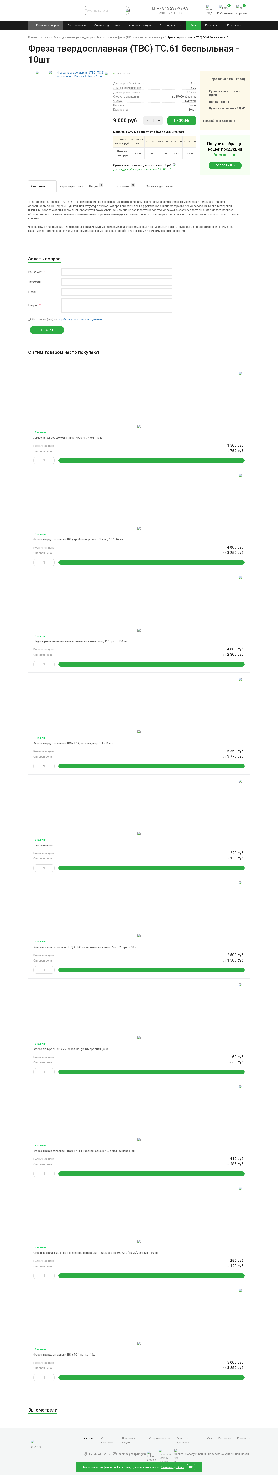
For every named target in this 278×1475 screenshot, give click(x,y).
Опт (193, 25)
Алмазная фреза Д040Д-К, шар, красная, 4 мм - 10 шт (68, 437)
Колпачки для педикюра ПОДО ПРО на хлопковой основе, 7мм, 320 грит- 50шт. (85, 947)
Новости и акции (140, 25)
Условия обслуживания (191, 1454)
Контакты (234, 25)
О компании (76, 25)
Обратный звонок (170, 13)
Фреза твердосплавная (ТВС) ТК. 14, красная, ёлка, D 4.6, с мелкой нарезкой (84, 1151)
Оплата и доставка (107, 25)
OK (191, 1467)
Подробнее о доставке (219, 120)
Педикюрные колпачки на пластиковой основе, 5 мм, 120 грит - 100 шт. (80, 641)
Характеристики (71, 186)
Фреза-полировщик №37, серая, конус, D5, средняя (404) (70, 1049)
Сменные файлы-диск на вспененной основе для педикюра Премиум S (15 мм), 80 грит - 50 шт (95, 1252)
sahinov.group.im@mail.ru (135, 1454)
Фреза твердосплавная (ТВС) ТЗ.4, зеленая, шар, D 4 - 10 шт (73, 743)
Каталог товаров (47, 25)
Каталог (89, 1438)
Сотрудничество (171, 25)
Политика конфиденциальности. (228, 1454)
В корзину (182, 120)
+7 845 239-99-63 (100, 1454)
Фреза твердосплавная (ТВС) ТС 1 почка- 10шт (65, 1354)
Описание (38, 186)
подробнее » (225, 165)
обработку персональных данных (80, 319)
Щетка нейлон (43, 845)
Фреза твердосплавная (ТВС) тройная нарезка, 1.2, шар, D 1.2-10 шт (78, 539)
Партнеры (211, 25)
